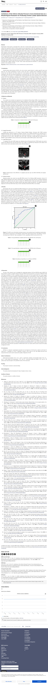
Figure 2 (26, 203)
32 (25, 342)
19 (41, 305)
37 (32, 342)
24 (41, 338)
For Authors (27, 632)
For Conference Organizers (30, 641)
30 (23, 342)
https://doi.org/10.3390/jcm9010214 (20, 31)
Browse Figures (13, 39)
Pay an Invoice (4, 634)
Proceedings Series (5, 658)
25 (14, 339)
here (10, 582)
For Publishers (27, 638)
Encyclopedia (3, 655)
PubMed (9, 384)
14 (35, 280)
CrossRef (44, 382)
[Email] (2, 554)
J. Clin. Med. (3, 626)
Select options (4, 666)
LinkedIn (26, 647)
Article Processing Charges (6, 632)
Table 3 (32, 199)
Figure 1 (27, 143)
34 (28, 342)
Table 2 (36, 195)
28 (20, 342)
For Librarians (27, 637)
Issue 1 (15, 4)
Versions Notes (30, 39)
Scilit (5, 384)
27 (19, 342)
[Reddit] (13, 554)
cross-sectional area (21, 64)
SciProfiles (3, 653)
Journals (3, 4)
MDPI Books (3, 648)
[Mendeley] (15, 554)
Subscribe (4, 671)
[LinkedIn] (7, 554)
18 (25, 300)
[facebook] (9, 554)
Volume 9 (11, 4)
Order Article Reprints (40, 8)
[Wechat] (11, 554)
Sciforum (3, 647)
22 (18, 322)
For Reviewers (27, 634)
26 (18, 342)
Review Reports (22, 39)
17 (39, 297)
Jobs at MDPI (3, 638)
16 (24, 284)
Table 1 (25, 117)
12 (32, 280)
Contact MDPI (3, 637)
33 (27, 342)
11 (23, 85)
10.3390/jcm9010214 (22, 4)
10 (21, 85)
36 (30, 342)
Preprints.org (3, 650)
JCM (7, 4)
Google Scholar (38, 382)
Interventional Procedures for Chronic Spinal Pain (28, 36)
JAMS (2, 656)
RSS (23, 626)
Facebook (26, 648)
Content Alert (27, 626)
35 (29, 342)
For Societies (27, 640)
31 (24, 342)
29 (22, 342)
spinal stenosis (29, 64)
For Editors (27, 635)
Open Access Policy (5, 635)
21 (38, 319)
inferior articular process (11, 64)
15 (23, 284)
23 (10, 338)
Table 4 (20, 203)
